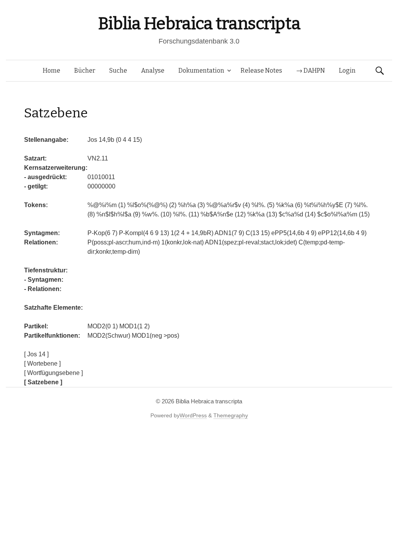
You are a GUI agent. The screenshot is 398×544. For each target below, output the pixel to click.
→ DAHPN (310, 70)
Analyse (152, 70)
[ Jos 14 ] (36, 354)
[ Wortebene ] (42, 363)
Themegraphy (230, 415)
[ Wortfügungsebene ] (53, 373)
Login (347, 70)
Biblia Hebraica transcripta (199, 23)
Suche (118, 70)
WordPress (193, 415)
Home (51, 70)
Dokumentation (201, 70)
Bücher (84, 70)
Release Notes (261, 70)
